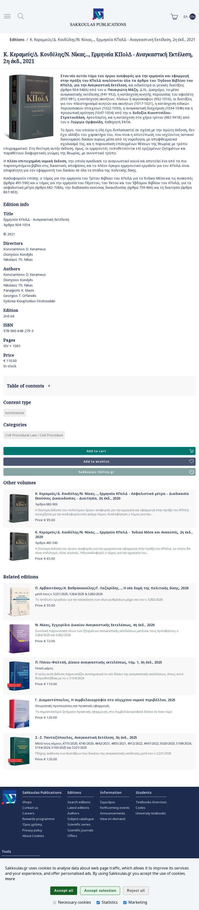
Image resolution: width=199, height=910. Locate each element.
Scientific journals (80, 830)
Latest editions (78, 807)
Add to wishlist (96, 461)
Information (111, 792)
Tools (6, 851)
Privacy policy (32, 830)
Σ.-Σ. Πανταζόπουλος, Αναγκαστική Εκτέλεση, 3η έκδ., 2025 (86, 737)
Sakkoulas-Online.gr (96, 472)
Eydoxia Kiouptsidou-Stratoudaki (29, 301)
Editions (17, 39)
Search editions (79, 802)
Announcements (112, 813)
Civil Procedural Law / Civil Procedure (34, 435)
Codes (140, 807)
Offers (72, 836)
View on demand (112, 819)
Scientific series (79, 824)
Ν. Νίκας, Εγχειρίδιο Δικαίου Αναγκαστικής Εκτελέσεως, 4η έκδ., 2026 (95, 625)
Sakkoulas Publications (41, 792)
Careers (28, 813)
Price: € (45, 520)
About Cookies (33, 836)
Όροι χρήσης (32, 824)
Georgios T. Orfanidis (19, 295)
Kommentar (14, 412)
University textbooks (151, 813)
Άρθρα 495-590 (46, 543)
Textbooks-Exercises (151, 802)
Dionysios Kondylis (18, 254)
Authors (73, 813)
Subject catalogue (80, 819)
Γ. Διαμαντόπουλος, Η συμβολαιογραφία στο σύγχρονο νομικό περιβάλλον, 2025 (105, 699)
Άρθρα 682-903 (46, 504)
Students (143, 792)
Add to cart (96, 451)
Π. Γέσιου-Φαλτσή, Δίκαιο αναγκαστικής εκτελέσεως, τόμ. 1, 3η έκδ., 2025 (98, 662)
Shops (27, 802)
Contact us (30, 807)
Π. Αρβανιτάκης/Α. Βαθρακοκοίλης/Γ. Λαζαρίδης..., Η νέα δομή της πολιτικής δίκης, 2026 (112, 588)
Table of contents (28, 386)
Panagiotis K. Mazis (18, 290)
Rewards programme (38, 819)
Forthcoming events (115, 807)
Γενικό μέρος (44, 668)
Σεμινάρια (107, 802)
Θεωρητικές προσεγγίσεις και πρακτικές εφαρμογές (72, 706)
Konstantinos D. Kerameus (24, 249)
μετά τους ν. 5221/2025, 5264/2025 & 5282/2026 (69, 594)
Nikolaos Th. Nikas (18, 259)
